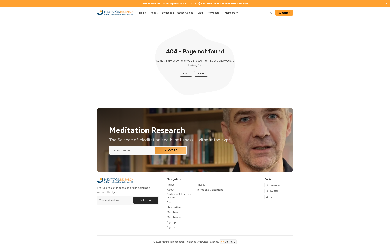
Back (186, 73)
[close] (386, 3)
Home (201, 73)
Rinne (215, 241)
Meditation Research (173, 241)
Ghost (205, 241)
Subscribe (284, 12)
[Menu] (243, 13)
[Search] (271, 13)
